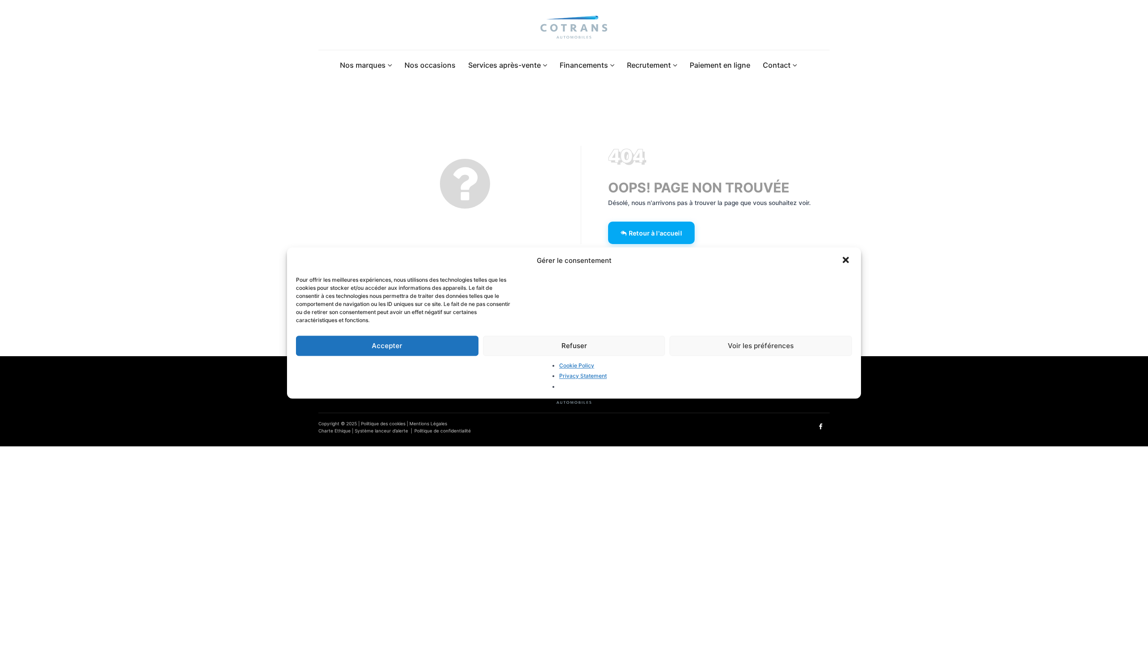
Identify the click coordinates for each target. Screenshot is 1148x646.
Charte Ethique (334, 430)
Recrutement (650, 65)
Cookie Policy (576, 365)
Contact (777, 65)
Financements (585, 65)
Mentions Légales (428, 423)
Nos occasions (430, 65)
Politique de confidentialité (442, 430)
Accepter (387, 345)
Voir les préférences (761, 345)
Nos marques (363, 65)
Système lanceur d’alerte (381, 430)
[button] (846, 260)
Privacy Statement (583, 376)
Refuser (574, 345)
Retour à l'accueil (655, 233)
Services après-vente (505, 65)
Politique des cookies (383, 423)
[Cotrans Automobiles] (574, 29)
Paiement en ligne (720, 65)
